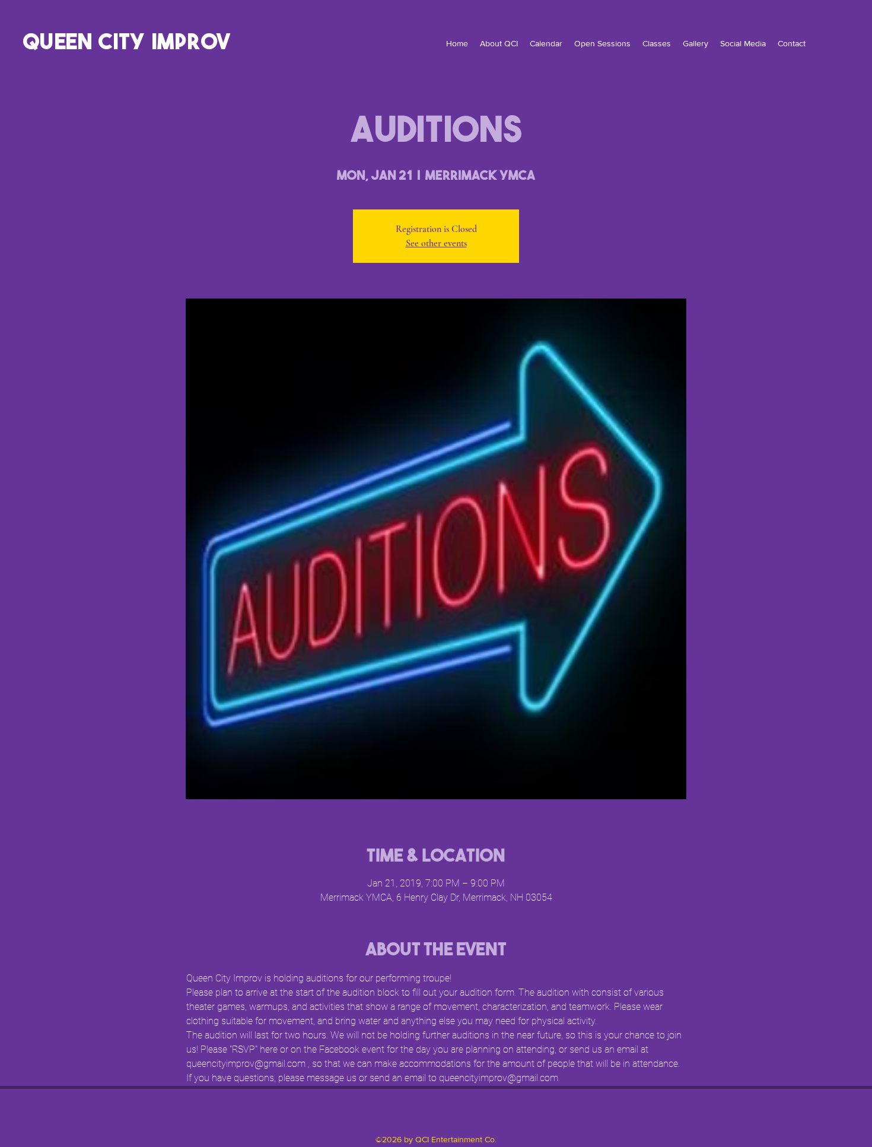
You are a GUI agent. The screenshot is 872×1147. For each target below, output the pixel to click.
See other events (436, 243)
